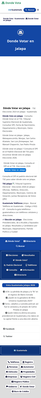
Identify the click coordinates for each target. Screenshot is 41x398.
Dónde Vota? (13, 241)
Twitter (8, 336)
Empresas (12, 376)
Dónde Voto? (21, 260)
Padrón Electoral (14, 265)
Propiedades (29, 372)
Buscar (31, 10)
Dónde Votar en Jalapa (15, 170)
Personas (13, 367)
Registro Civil (29, 376)
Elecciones (13, 255)
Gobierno (12, 386)
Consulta (12, 270)
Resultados (29, 255)
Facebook (10, 329)
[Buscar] (26, 10)
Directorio (31, 241)
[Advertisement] (20, 77)
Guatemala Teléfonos (13, 203)
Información (28, 270)
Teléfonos (32, 265)
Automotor (28, 367)
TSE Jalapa (8, 183)
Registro (28, 362)
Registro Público (21, 381)
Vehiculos (12, 372)
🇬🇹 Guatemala (15, 9)
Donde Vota (13, 3)
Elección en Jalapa (13, 219)
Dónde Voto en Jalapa (13, 116)
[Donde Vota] (38, 9)
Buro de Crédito (21, 391)
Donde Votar (28, 386)
